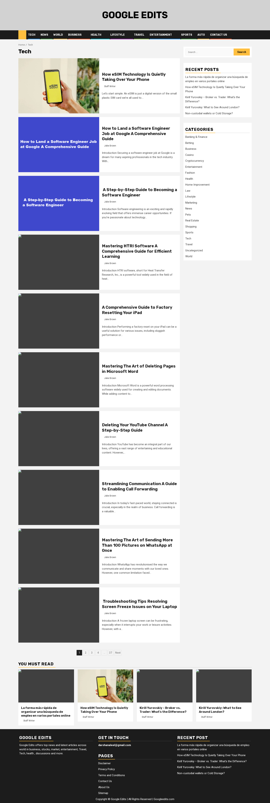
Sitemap (103, 793)
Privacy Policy (106, 769)
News (44, 34)
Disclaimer (104, 763)
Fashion (190, 172)
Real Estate (192, 220)
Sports (186, 34)
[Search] (249, 34)
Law (187, 190)
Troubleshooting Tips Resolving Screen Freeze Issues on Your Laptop (139, 604)
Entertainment (161, 34)
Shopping (191, 226)
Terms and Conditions (111, 775)
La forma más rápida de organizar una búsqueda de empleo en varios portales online (45, 711)
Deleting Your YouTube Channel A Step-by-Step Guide (135, 427)
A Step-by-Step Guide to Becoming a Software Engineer (139, 192)
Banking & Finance (196, 137)
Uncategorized (194, 250)
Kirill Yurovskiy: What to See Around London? (212, 107)
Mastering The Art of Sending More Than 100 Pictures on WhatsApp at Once (137, 545)
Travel (139, 34)
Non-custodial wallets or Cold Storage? (209, 113)
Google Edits (135, 15)
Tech (31, 34)
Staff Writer (110, 86)
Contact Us (218, 34)
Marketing (191, 202)
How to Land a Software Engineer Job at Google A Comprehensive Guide (136, 133)
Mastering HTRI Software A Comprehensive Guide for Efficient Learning (137, 251)
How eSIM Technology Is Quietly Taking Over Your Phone (133, 77)
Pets (188, 214)
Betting (189, 143)
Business (75, 34)
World (58, 34)
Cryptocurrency (194, 160)
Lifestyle (117, 34)
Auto (201, 34)
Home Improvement (197, 184)
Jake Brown (110, 145)
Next (117, 652)
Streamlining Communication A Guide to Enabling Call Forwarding (139, 486)
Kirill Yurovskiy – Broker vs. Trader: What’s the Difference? (163, 710)
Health (96, 34)
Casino (189, 155)
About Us (103, 787)
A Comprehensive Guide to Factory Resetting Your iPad (137, 310)
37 (110, 652)
